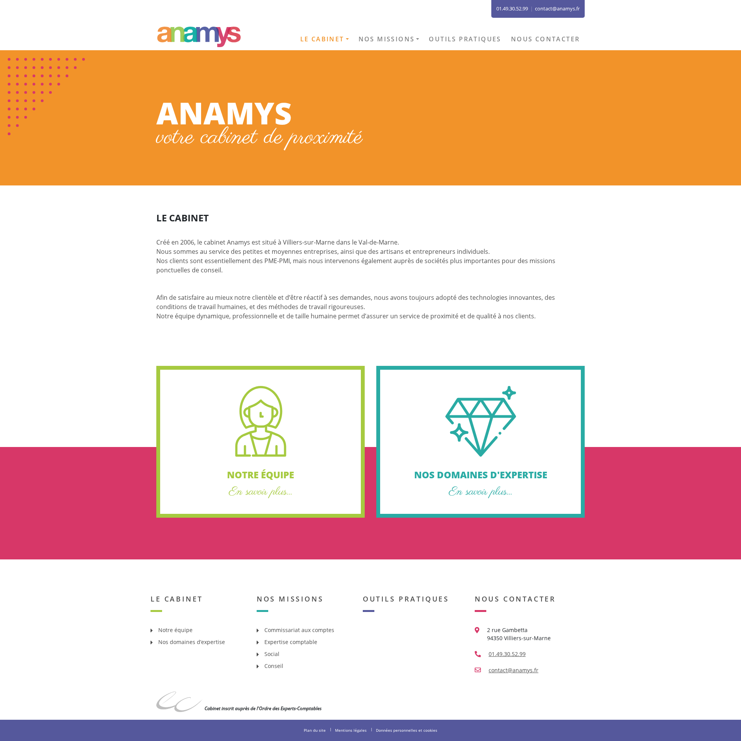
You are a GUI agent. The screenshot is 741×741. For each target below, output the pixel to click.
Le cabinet (322, 39)
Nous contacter (545, 39)
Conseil (273, 666)
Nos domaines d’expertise (191, 642)
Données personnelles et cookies (406, 730)
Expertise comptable (290, 642)
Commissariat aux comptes (299, 630)
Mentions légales (351, 730)
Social (271, 654)
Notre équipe (175, 630)
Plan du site (315, 730)
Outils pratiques (465, 39)
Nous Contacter (515, 598)
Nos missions (387, 39)
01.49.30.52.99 (507, 654)
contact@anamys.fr (557, 8)
